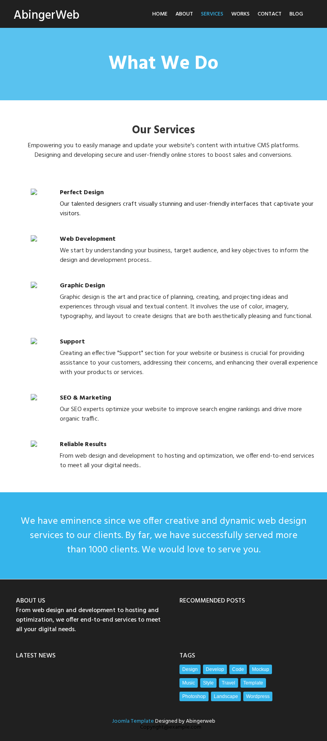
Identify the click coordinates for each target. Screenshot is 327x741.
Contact (270, 14)
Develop (215, 669)
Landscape (226, 696)
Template (253, 683)
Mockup (260, 669)
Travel (228, 683)
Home (159, 14)
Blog (296, 14)
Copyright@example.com (170, 727)
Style (208, 683)
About (184, 14)
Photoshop (194, 696)
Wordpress (258, 696)
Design (190, 669)
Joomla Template (133, 721)
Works (240, 14)
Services (212, 14)
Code (238, 669)
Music (188, 683)
